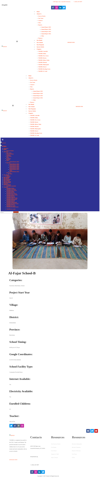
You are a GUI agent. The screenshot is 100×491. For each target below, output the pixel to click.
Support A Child (55, 454)
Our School (53, 450)
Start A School (54, 457)
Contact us (11, 482)
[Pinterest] (18, 426)
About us (11, 476)
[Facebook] (53, 7)
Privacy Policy (12, 488)
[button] (83, 41)
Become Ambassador (77, 444)
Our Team (74, 454)
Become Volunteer (76, 447)
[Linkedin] (60, 7)
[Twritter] (64, 7)
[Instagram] (56, 7)
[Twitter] (11, 426)
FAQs (73, 457)
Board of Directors (76, 450)
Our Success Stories (55, 444)
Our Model (53, 447)
